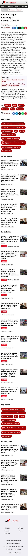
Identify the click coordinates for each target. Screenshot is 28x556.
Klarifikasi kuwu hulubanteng (11, 147)
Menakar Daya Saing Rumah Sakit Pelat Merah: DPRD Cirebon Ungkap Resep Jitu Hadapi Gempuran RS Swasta (10, 178)
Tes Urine (20, 109)
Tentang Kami (20, 546)
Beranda (4, 10)
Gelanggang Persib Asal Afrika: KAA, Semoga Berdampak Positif (13, 85)
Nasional (3, 6)
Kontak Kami (10, 549)
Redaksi (8, 541)
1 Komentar (6, 28)
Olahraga (24, 6)
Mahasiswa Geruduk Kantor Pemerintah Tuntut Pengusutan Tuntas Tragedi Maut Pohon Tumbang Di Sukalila (10, 163)
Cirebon (4, 246)
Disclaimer (18, 549)
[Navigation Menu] (26, 2)
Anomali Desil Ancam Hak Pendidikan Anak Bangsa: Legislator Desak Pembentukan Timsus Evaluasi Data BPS (9, 207)
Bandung (17, 6)
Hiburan (7, 105)
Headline (4, 261)
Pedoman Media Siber (13, 543)
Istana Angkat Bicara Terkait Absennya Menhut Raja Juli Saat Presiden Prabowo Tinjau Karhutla (10, 339)
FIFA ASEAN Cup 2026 (8, 135)
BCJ (16, 131)
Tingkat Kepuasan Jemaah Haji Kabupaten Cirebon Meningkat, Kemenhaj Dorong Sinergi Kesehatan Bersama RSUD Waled (9, 373)
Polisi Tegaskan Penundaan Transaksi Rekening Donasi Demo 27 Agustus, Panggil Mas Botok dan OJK (9, 322)
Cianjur (19, 10)
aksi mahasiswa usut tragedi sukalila (13, 124)
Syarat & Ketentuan (9, 546)
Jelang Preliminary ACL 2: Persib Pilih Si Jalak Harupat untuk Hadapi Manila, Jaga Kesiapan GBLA (10, 355)
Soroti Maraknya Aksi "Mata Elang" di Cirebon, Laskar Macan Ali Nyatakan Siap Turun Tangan (10, 221)
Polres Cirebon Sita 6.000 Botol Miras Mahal (13, 81)
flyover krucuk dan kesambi (10, 138)
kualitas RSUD (6, 151)
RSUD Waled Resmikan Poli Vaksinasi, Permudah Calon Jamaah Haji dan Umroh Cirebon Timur (9, 390)
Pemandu (5, 109)
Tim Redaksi (4, 24)
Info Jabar (10, 6)
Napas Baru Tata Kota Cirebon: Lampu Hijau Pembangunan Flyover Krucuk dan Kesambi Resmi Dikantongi (9, 193)
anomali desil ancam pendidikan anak (13, 127)
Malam (21, 105)
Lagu (14, 105)
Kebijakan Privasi (16, 541)
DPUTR (22, 131)
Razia (12, 109)
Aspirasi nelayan (7, 131)
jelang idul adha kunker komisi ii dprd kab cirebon (13, 142)
